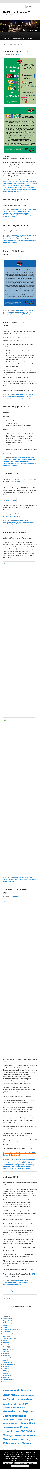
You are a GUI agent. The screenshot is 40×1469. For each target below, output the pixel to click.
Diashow (6, 1332)
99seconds (6, 1319)
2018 (24, 1163)
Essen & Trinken (30, 1159)
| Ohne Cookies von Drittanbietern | (25, 1463)
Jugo (29, 1419)
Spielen (34, 189)
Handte (31, 877)
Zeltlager (18, 524)
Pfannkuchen (7, 215)
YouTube (22, 1443)
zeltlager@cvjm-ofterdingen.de (12, 516)
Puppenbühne (32, 879)
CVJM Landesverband (10, 1329)
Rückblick (6, 1366)
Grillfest (17, 187)
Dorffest (9, 211)
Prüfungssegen (8, 1364)
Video (6, 1443)
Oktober (6, 1427)
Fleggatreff (6, 213)
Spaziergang (6, 314)
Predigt (24, 1427)
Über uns (6, 38)
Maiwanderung (21, 312)
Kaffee (5, 879)
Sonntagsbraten (31, 215)
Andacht (16, 180)
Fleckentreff (27, 211)
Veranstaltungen (16, 34)
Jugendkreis (9, 1419)
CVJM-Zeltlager (18, 520)
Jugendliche (20, 1419)
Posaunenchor (7, 1362)
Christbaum (18, 1395)
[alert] (20, 1307)
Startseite (6, 34)
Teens (14, 183)
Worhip (13, 1443)
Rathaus (13, 215)
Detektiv (33, 1163)
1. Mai (4, 185)
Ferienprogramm (20, 1165)
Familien (14, 182)
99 (4, 1390)
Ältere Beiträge (8, 1291)
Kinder (34, 182)
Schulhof (23, 215)
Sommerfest (11, 881)
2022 (15, 458)
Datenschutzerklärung (18, 38)
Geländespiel (7, 522)
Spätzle (5, 217)
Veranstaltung (21, 183)
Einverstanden (8, 1463)
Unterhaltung (19, 314)
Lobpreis (6, 1358)
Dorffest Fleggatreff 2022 (16, 406)
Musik (5, 524)
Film (25, 1403)
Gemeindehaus (9, 1407)
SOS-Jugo (30, 1431)
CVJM (5, 211)
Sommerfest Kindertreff (15, 532)
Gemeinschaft (21, 1407)
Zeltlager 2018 (10, 1176)
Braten (29, 209)
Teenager (9, 183)
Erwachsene (23, 180)
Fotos (5, 1345)
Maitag (25, 189)
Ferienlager (10, 1165)
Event (9, 182)
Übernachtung (21, 1168)
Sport (4, 183)
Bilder (5, 1327)
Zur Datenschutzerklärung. (20, 1466)
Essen (29, 180)
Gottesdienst (21, 182)
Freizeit (5, 1347)
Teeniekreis (31, 1435)
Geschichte (6, 187)
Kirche (9, 312)
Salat (18, 215)
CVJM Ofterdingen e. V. (16, 12)
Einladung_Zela (15, 481)
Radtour (28, 312)
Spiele (29, 189)
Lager (31, 522)
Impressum (30, 38)
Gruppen (26, 34)
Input (27, 182)
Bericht (5, 1325)
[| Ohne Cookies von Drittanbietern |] (37, 1459)
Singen (5, 881)
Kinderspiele (21, 213)
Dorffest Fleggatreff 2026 (16, 199)
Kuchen (21, 879)
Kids (30, 182)
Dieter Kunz (17, 877)
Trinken (19, 191)
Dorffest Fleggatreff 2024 (16, 225)
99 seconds (13, 1390)
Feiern (19, 211)
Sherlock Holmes (20, 1166)
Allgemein (6, 1321)
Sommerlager (7, 1168)
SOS (4, 1371)
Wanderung (26, 314)
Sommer (28, 1166)
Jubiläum (33, 1412)
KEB (9, 879)
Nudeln (27, 213)
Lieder (16, 1424)
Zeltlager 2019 (10, 473)
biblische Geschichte (20, 209)
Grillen (12, 187)
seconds (8, 1431)
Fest (22, 211)
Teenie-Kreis (19, 1435)
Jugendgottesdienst (14, 1415)
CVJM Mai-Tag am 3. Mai (15, 51)
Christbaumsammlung (28, 1395)
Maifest (20, 189)
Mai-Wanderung (13, 189)
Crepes (34, 209)
